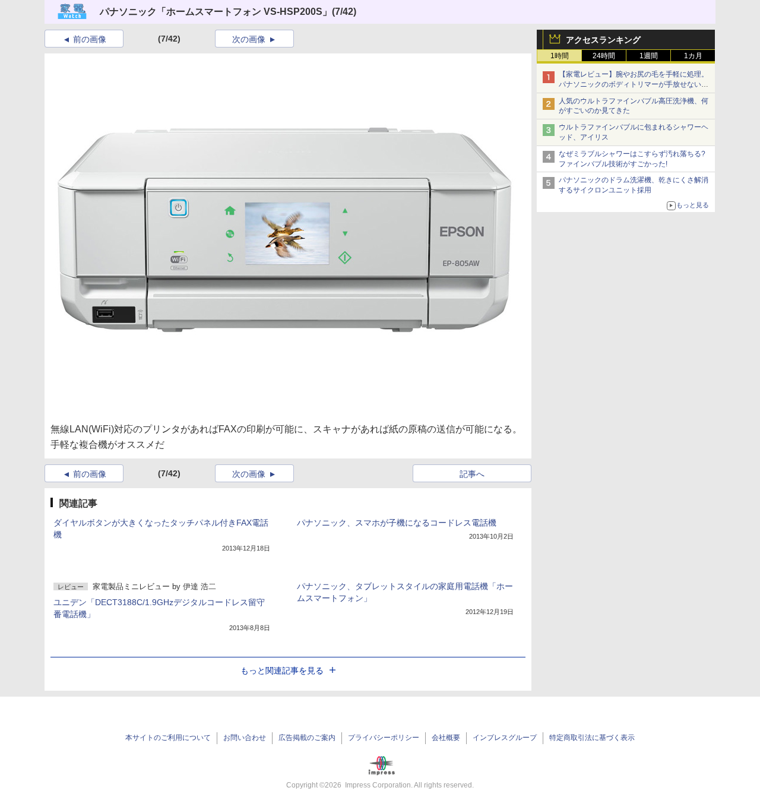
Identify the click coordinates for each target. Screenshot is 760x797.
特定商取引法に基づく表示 (592, 737)
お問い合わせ (244, 737)
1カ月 (693, 56)
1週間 (648, 56)
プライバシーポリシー (383, 737)
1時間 (559, 56)
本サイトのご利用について (168, 737)
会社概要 (446, 737)
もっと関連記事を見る (282, 670)
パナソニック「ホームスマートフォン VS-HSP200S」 (216, 12)
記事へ (472, 474)
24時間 (604, 56)
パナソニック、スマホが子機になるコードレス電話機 (396, 522)
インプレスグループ (505, 737)
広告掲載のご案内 (306, 737)
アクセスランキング (603, 40)
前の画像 (89, 39)
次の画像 (248, 39)
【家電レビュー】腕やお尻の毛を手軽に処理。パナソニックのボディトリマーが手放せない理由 (633, 84)
